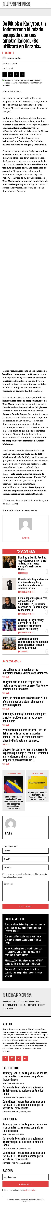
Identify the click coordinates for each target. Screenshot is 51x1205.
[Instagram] (12, 1058)
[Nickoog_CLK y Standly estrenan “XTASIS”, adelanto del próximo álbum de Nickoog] (9, 625)
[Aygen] (4, 58)
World (5, 677)
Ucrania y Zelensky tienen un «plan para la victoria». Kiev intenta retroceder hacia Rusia (24, 717)
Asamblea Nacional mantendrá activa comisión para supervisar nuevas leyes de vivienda (33, 643)
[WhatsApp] (22, 74)
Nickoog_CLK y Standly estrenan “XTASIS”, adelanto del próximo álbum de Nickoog (31, 624)
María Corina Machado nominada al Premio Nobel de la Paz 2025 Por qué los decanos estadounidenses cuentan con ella (13, 803)
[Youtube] (25, 1058)
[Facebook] (4, 74)
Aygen (18, 58)
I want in (24, 1184)
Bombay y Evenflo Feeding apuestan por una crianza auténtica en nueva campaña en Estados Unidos (32, 563)
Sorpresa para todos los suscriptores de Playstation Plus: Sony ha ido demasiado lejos (37, 796)
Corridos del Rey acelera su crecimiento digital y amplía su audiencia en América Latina (33, 584)
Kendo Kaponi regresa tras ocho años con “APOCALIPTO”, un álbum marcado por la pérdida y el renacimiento (33, 604)
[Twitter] (10, 74)
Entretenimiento (26, 592)
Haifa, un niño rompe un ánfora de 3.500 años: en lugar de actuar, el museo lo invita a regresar (24, 701)
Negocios (23, 573)
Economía (23, 652)
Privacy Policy (30, 1190)
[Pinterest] (16, 74)
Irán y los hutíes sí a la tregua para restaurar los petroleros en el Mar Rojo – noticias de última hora (25, 685)
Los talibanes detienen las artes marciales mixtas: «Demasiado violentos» (25, 671)
